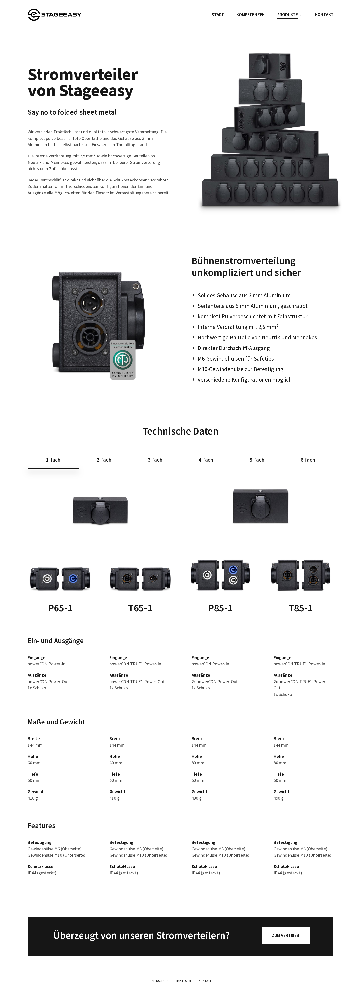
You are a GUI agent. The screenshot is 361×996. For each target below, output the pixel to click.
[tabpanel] (180, 680)
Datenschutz (159, 981)
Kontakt (205, 981)
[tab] (53, 460)
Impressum (183, 981)
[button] (286, 935)
